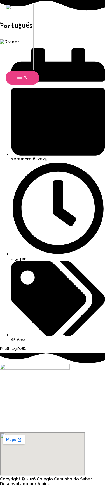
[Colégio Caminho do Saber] (20, 37)
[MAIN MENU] (22, 78)
